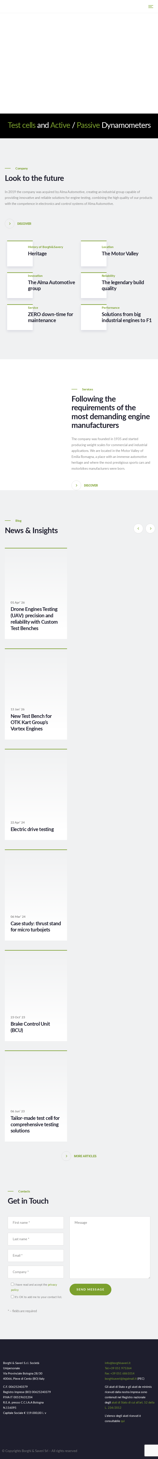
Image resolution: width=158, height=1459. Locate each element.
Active (60, 125)
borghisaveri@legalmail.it (121, 1378)
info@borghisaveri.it (117, 1363)
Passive (88, 125)
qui (123, 1421)
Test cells (21, 125)
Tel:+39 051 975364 (118, 1368)
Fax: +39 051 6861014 (119, 1373)
